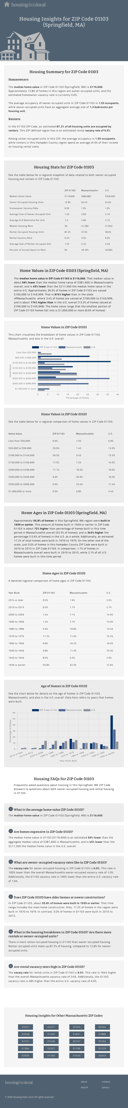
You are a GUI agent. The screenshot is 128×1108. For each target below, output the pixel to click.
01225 (102, 1048)
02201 (51, 1048)
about (84, 1082)
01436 (51, 1041)
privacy (106, 1087)
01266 (51, 1055)
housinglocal (18, 1082)
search (84, 1087)
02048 (25, 1034)
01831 (76, 1034)
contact (106, 1082)
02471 (51, 1027)
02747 (76, 1041)
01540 (76, 1055)
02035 (25, 1055)
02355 (76, 1027)
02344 (102, 1027)
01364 (25, 1048)
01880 (102, 1034)
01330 (51, 1034)
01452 (102, 1041)
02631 (25, 1027)
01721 (25, 1041)
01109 (76, 1048)
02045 (102, 1055)
